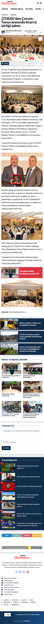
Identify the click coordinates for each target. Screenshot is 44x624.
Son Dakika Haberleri (11, 592)
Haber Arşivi (8, 594)
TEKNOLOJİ (15, 605)
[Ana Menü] (41, 3)
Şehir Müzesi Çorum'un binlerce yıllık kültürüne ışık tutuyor (31, 395)
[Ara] (38, 3)
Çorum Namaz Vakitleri (11, 583)
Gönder (6, 448)
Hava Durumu (8, 580)
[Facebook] (16, 572)
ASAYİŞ (38, 9)
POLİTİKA (29, 9)
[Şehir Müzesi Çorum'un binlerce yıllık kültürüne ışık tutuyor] (32, 387)
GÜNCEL (5, 9)
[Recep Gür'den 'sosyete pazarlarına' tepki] (11, 407)
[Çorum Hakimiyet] (9, 3)
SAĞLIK (15, 602)
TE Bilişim (27, 621)
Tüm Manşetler (9, 589)
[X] (20, 572)
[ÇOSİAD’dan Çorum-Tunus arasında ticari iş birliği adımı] (22, 48)
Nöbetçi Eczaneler (10, 578)
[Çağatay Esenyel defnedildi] (32, 368)
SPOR (31, 600)
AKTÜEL (5, 605)
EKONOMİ (6, 602)
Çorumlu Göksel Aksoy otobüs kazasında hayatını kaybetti (31, 415)
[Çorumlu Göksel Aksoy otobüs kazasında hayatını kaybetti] (32, 407)
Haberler (4, 15)
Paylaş (6, 63)
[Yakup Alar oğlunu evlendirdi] (11, 387)
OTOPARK (24, 602)
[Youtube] (27, 572)
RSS (8, 614)
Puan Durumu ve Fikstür (12, 587)
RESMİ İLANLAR (17, 9)
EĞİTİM (33, 602)
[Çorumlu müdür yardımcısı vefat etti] (11, 368)
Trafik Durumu (8, 585)
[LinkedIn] (24, 572)
